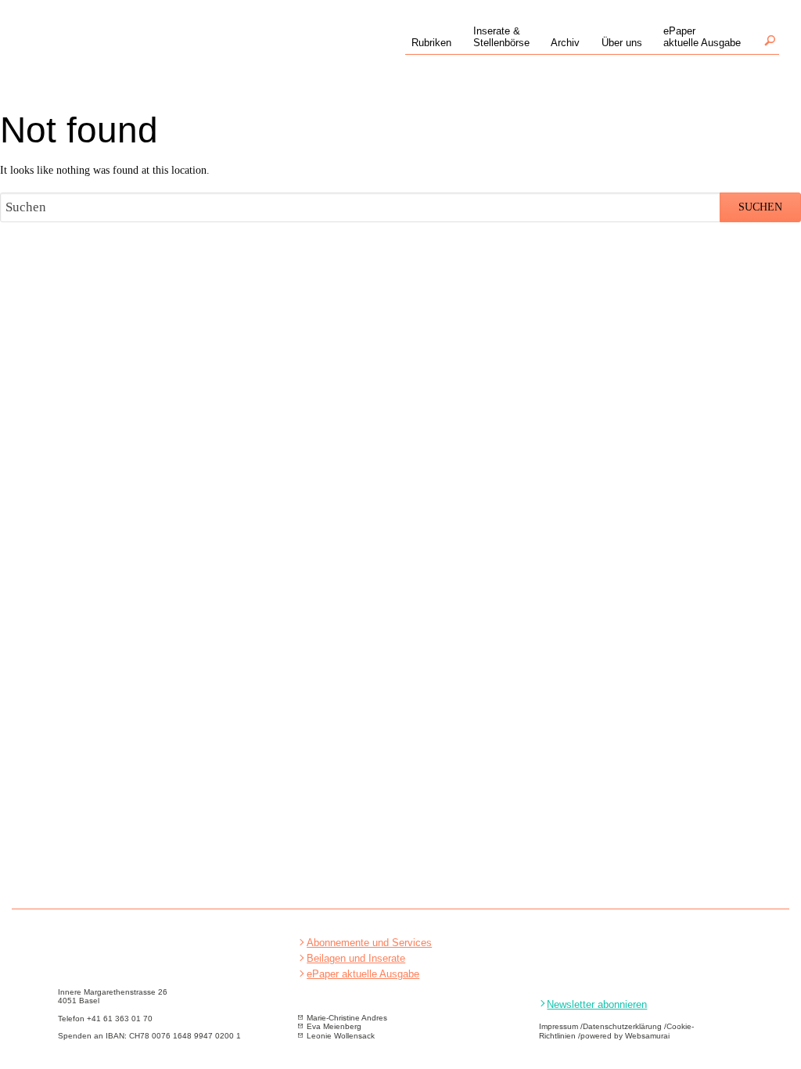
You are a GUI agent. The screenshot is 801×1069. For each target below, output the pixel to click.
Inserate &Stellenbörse (501, 37)
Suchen (770, 40)
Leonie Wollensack (341, 1035)
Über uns (622, 43)
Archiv (565, 43)
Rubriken (431, 43)
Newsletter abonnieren (597, 1004)
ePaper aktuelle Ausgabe (363, 974)
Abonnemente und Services (369, 942)
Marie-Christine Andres (347, 1017)
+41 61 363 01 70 (120, 1018)
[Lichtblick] (130, 55)
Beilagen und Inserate (356, 958)
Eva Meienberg (334, 1026)
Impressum (558, 1026)
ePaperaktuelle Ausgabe (702, 37)
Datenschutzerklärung (622, 1026)
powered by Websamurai (625, 1035)
